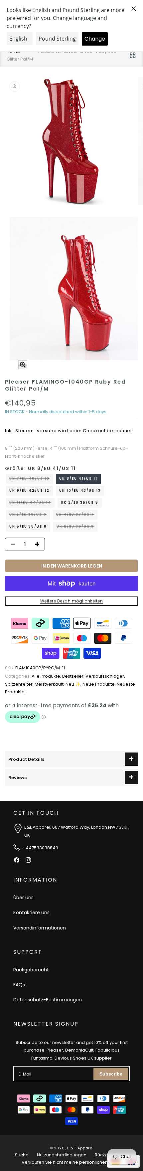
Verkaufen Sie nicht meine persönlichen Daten (72, 1162)
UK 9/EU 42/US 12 (29, 490)
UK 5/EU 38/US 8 (28, 526)
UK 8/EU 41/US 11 (78, 478)
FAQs (19, 984)
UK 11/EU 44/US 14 (32, 504)
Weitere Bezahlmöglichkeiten (71, 601)
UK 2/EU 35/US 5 (79, 502)
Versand (47, 430)
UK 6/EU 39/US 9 (77, 528)
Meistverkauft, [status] (50, 684)
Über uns (23, 897)
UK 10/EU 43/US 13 (80, 490)
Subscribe (110, 1074)
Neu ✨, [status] (74, 684)
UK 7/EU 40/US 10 (31, 480)
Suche (22, 1155)
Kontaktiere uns (31, 912)
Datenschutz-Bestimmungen (47, 999)
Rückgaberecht (31, 969)
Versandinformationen (39, 927)
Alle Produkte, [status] (33, 676)
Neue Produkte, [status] (99, 684)
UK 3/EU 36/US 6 (29, 516)
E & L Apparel (80, 1148)
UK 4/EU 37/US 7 (76, 516)
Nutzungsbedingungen (61, 1155)
